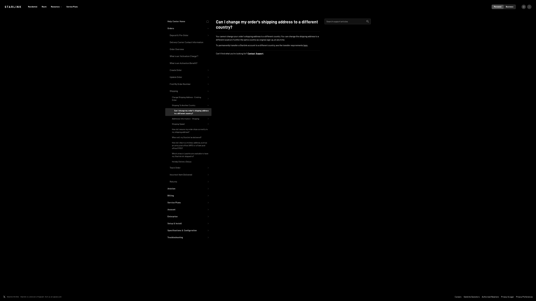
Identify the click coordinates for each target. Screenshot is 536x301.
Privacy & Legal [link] (507, 297)
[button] (188, 28)
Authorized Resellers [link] (490, 297)
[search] (367, 21)
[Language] (523, 7)
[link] (12, 6)
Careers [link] (458, 297)
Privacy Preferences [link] (524, 297)
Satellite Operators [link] (472, 297)
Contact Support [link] (255, 54)
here (305, 45)
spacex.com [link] (57, 297)
